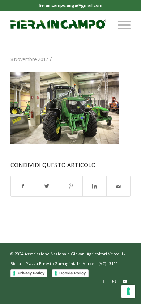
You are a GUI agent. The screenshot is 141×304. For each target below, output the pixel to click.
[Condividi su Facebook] (23, 186)
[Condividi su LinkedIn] (94, 186)
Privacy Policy (31, 273)
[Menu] (121, 24)
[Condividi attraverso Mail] (118, 186)
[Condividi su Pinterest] (70, 186)
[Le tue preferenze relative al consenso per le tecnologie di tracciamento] (128, 291)
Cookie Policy (72, 273)
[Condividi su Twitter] (47, 186)
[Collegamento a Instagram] (114, 281)
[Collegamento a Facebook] (103, 281)
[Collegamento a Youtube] (125, 281)
